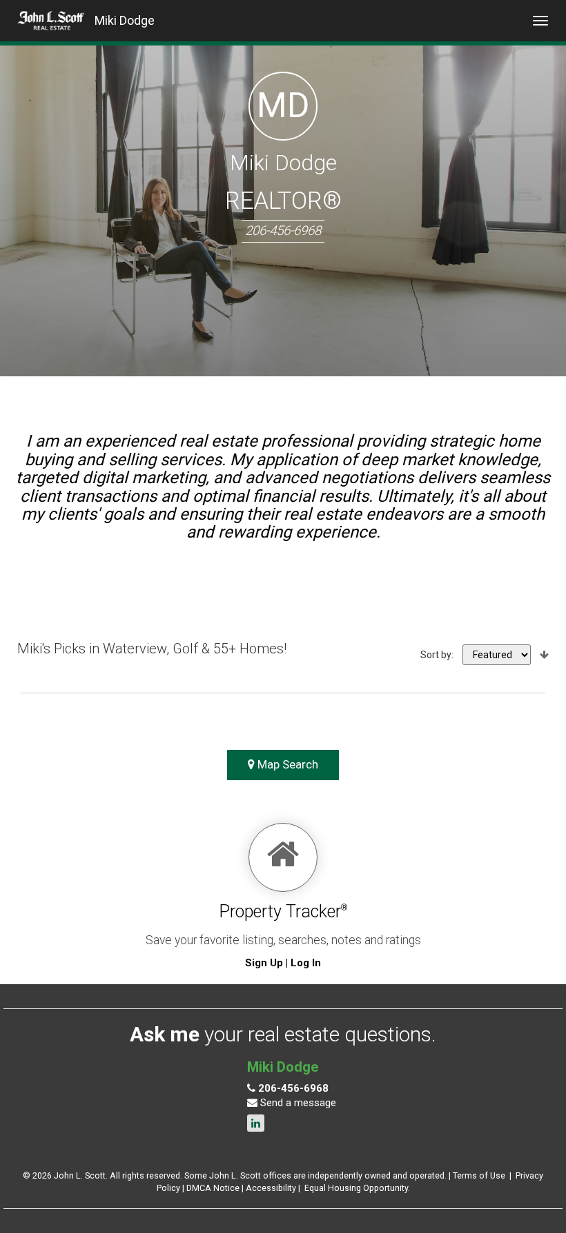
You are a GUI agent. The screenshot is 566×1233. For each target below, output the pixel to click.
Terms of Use (479, 1175)
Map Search (286, 764)
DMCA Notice (213, 1188)
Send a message (296, 1103)
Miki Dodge (125, 20)
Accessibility (271, 1188)
